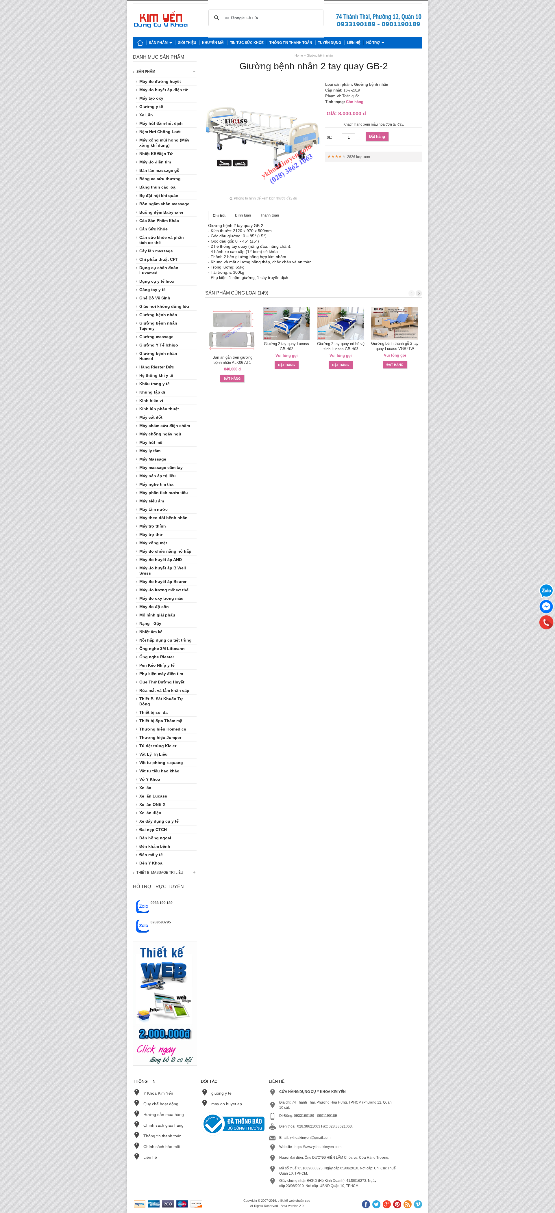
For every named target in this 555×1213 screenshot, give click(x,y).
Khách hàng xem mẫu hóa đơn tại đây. (373, 124)
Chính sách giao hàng (163, 1125)
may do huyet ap (226, 1104)
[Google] (387, 1205)
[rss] (408, 1205)
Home (299, 55)
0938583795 (161, 922)
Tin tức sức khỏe (247, 43)
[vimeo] (418, 1205)
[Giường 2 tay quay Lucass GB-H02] (287, 323)
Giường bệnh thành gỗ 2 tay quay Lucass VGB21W (395, 346)
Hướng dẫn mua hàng (163, 1114)
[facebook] (366, 1205)
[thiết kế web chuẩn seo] (165, 1070)
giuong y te (221, 1093)
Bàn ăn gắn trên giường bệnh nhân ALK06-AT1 (232, 360)
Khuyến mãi (213, 43)
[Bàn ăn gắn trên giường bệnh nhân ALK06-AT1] (232, 330)
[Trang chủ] (140, 43)
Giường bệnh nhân (320, 55)
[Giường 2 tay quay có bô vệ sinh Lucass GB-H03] (341, 323)
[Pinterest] (397, 1205)
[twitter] (376, 1205)
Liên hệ (353, 43)
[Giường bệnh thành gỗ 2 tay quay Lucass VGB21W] (395, 323)
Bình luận (243, 215)
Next (419, 293)
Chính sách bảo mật (161, 1146)
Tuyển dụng (329, 43)
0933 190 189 (162, 903)
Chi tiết (219, 215)
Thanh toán (269, 215)
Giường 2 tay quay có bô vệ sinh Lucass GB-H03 (341, 346)
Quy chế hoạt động (160, 1104)
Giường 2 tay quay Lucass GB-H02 (286, 346)
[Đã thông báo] (232, 1124)
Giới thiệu (187, 43)
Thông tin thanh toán (290, 43)
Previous (411, 293)
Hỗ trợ (373, 43)
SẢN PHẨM (145, 72)
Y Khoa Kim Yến (158, 1093)
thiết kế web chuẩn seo (294, 1200)
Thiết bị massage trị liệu (159, 873)
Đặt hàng (377, 136)
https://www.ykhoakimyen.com (318, 1147)
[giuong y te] (378, 27)
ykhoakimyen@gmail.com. (310, 1138)
